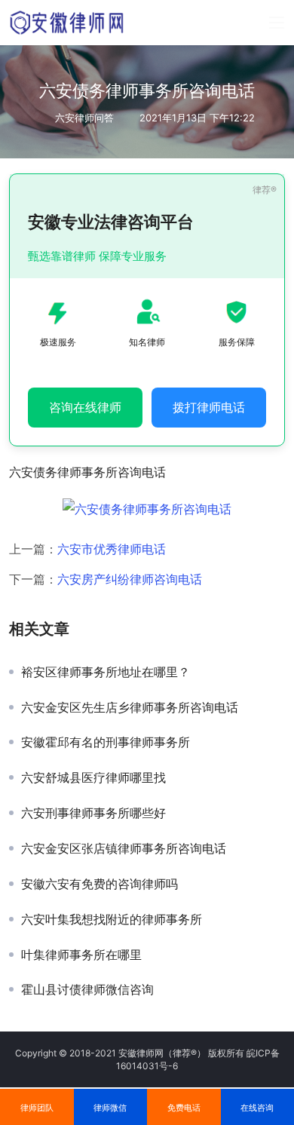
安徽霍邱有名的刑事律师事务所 (105, 742)
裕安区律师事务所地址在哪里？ (105, 672)
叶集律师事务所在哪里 (81, 954)
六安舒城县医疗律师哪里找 (93, 777)
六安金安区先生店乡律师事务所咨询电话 (129, 707)
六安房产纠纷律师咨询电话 (129, 579)
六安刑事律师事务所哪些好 (93, 813)
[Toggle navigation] (276, 22)
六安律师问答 (84, 118)
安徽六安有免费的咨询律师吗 (99, 883)
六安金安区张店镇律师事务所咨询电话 (123, 848)
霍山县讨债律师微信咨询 (87, 989)
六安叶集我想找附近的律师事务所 (111, 919)
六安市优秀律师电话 (111, 548)
